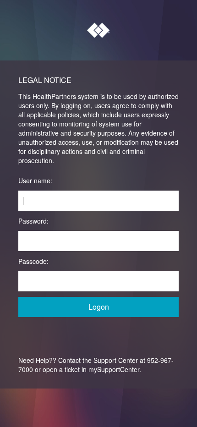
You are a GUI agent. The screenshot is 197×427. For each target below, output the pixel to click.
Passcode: (33, 261)
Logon (98, 306)
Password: (33, 220)
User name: (35, 180)
